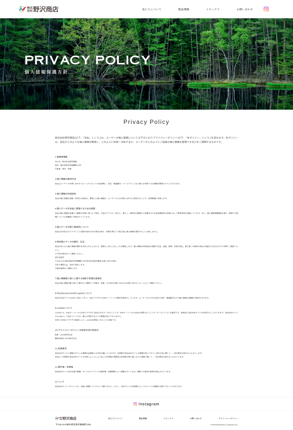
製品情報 (143, 418)
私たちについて (115, 418)
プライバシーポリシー (228, 418)
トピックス (168, 418)
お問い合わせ (196, 418)
